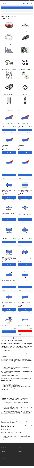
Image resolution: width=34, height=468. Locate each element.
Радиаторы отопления (3, 454)
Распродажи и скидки (20, 448)
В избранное (4, 133)
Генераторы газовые (3, 461)
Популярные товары (20, 447)
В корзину (9, 152)
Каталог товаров (5, 7)
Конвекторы (2, 455)
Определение (24, 0)
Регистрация (30, 0)
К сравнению (12, 132)
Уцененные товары (19, 451)
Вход (27, 0)
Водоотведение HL (3, 447)
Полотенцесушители (3, 451)
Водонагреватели (3, 448)
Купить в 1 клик (4, 132)
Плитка (2, 462)
